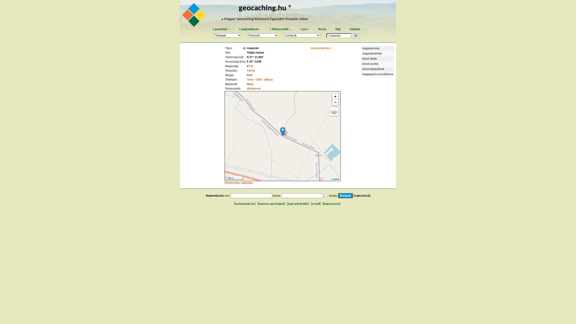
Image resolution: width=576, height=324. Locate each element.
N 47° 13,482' (255, 57)
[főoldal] (194, 16)
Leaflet (335, 179)
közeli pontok (370, 63)
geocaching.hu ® (265, 8)
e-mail (316, 203)
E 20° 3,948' (254, 61)
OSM (259, 79)
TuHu (250, 79)
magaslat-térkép (372, 53)
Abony (251, 70)
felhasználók (280, 29)
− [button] (335, 102)
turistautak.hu (244, 203)
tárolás (333, 195)
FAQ (338, 29)
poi (304, 29)
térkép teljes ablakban (239, 182)
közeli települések (373, 69)
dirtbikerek (254, 88)
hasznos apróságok (271, 203)
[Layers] (334, 112)
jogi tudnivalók (298, 203)
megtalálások (249, 29)
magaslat (253, 48)
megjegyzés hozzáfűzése (377, 74)
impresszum (332, 203)
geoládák (221, 29)
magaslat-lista (370, 48)
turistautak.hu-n (321, 48)
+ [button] (335, 96)
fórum (322, 29)
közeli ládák (369, 58)
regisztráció (362, 195)
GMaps (268, 79)
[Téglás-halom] (283, 131)
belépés (355, 29)
